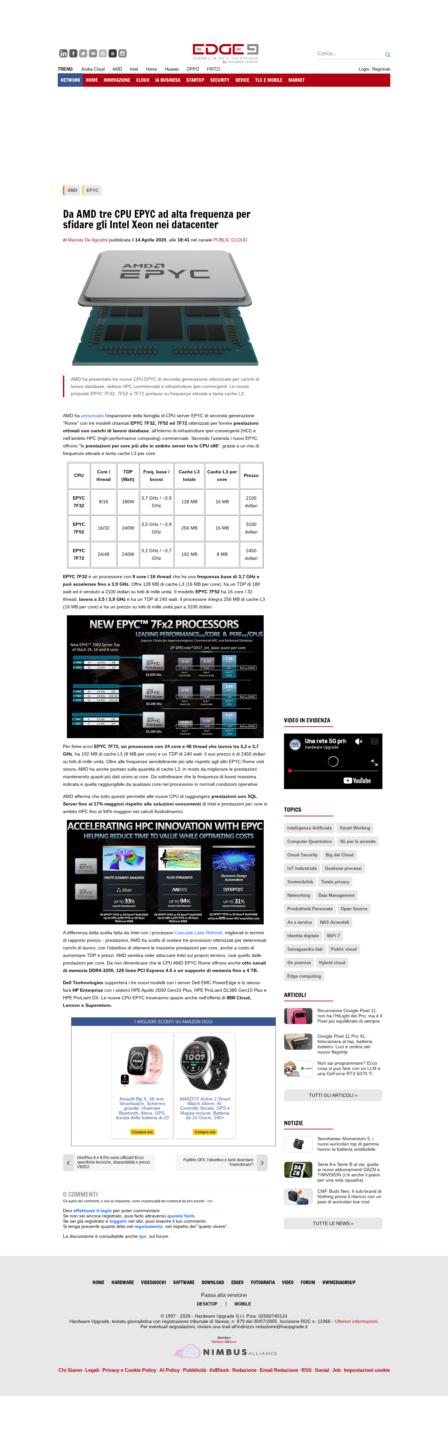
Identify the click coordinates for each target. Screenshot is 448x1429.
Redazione (244, 1370)
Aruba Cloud (93, 69)
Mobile (242, 1304)
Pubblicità (194, 1370)
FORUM (308, 1282)
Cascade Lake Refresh (198, 932)
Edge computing (304, 976)
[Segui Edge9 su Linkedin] (63, 53)
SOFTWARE (183, 1282)
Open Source (354, 908)
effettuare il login (92, 1210)
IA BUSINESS (167, 80)
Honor (151, 69)
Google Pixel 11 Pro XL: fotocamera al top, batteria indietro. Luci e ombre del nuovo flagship (344, 1044)
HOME (92, 80)
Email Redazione (279, 1370)
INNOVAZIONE (117, 80)
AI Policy (169, 1370)
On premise (299, 962)
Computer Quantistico (309, 841)
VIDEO (288, 1282)
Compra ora (142, 1132)
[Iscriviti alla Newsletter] (93, 53)
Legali (92, 1370)
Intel (134, 69)
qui (142, 1236)
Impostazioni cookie (367, 1370)
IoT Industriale (302, 868)
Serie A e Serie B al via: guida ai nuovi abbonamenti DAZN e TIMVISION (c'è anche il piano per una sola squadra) (348, 1172)
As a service (299, 922)
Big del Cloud (340, 854)
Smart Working (355, 828)
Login (364, 69)
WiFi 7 (333, 935)
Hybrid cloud (332, 962)
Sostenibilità (300, 881)
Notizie (293, 1123)
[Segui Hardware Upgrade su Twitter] (83, 53)
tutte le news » (333, 1223)
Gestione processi (343, 868)
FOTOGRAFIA (263, 1282)
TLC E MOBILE (268, 80)
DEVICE (242, 80)
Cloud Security (302, 854)
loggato (118, 1221)
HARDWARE (123, 1282)
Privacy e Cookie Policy (129, 1370)
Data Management (336, 895)
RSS (306, 1370)
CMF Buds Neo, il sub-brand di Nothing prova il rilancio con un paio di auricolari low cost (349, 1196)
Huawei (172, 69)
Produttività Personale (310, 908)
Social (322, 1370)
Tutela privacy (335, 881)
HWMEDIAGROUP (339, 1282)
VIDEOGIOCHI (153, 1282)
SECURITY (220, 80)
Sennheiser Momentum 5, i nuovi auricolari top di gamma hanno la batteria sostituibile (348, 1144)
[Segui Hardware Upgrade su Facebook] (73, 53)
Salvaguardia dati (305, 949)
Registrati (381, 69)
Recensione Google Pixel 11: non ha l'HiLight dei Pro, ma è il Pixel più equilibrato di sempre (349, 1016)
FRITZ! (213, 69)
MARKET (296, 80)
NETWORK (70, 80)
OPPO (193, 69)
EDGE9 (237, 1282)
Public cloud (344, 949)
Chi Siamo (70, 1370)
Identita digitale (303, 935)
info (210, 1201)
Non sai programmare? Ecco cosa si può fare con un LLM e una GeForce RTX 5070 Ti (348, 1068)
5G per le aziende (358, 841)
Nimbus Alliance (224, 1342)
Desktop (207, 1304)
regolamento (148, 1226)
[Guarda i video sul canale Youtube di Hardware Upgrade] (113, 53)
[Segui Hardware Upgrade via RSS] (103, 53)
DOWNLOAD (213, 1282)
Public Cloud (230, 239)
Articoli (295, 995)
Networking (298, 895)
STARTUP (195, 80)
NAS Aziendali (334, 922)
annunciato (92, 415)
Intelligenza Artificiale (309, 828)
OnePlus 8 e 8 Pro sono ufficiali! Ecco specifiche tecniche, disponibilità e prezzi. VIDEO (114, 1162)
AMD (117, 69)
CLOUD (142, 80)
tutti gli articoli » (333, 1095)
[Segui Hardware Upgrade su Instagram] (122, 53)
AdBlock (219, 1370)
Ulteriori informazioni (356, 1321)
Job (336, 1370)
